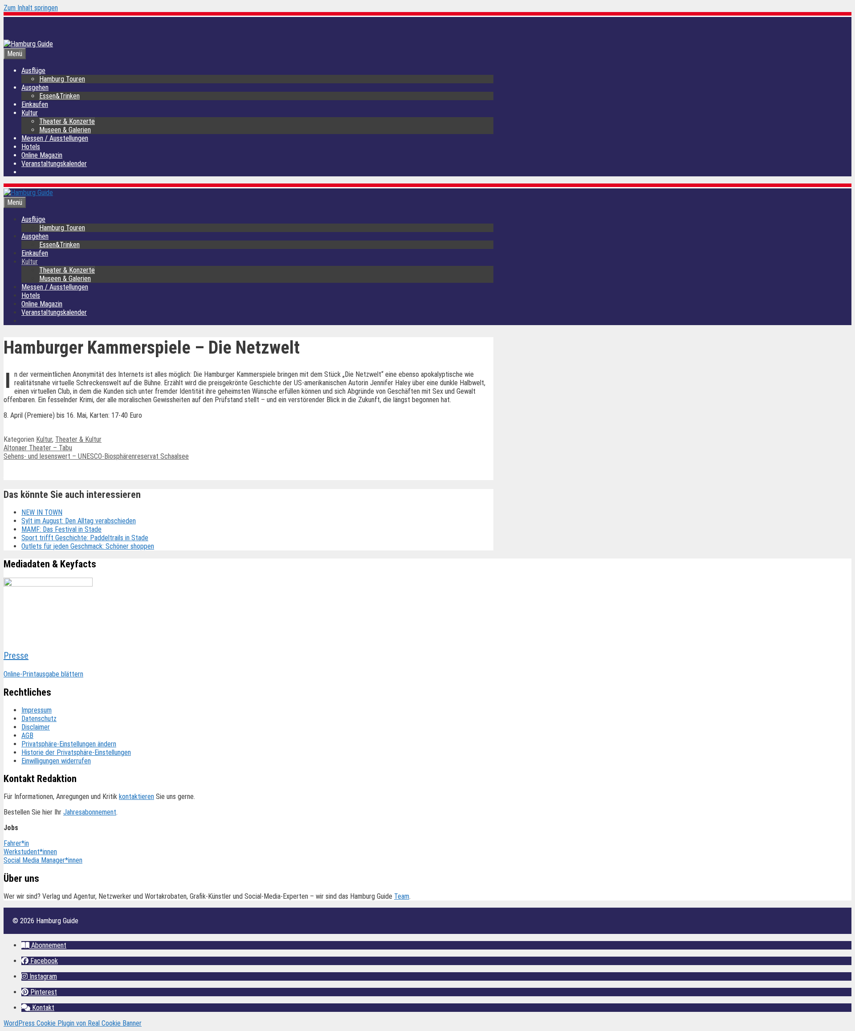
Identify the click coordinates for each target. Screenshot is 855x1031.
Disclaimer (35, 727)
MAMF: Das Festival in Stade (61, 529)
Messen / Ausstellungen (54, 138)
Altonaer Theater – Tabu (38, 448)
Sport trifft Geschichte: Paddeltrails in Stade (84, 538)
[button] (43, 945)
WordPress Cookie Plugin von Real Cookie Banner (73, 1023)
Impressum (36, 710)
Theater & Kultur (78, 439)
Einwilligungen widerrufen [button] (56, 761)
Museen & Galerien (65, 130)
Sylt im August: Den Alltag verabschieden (78, 521)
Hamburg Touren (62, 79)
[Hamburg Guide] (28, 192)
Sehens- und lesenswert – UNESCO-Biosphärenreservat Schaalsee (96, 456)
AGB (27, 735)
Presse (16, 655)
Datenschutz (39, 718)
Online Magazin (41, 155)
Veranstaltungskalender (54, 163)
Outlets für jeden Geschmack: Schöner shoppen (87, 546)
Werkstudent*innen (30, 852)
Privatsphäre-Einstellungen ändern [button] (68, 744)
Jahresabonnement (89, 812)
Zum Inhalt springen (31, 8)
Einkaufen (34, 104)
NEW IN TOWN (41, 512)
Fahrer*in (16, 843)
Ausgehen (35, 87)
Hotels (30, 147)
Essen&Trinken (59, 96)
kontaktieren (136, 796)
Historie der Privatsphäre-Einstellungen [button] (76, 752)
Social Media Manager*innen (43, 860)
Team (401, 896)
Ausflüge (33, 70)
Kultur (29, 113)
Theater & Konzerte (67, 121)
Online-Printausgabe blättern (43, 674)
